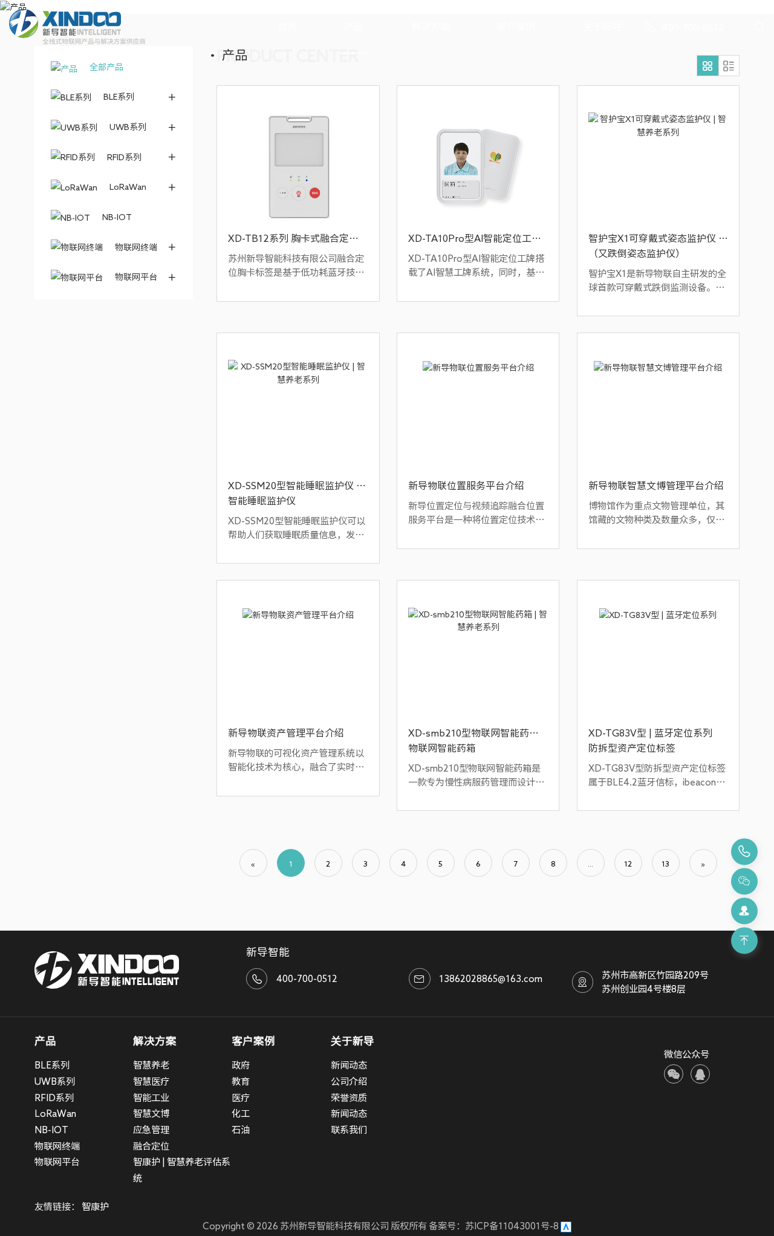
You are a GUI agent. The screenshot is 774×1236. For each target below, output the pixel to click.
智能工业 (151, 1097)
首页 (287, 26)
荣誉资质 (349, 1097)
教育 (241, 1081)
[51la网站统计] (566, 1226)
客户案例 (516, 26)
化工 (241, 1113)
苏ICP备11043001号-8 (512, 1226)
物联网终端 (136, 247)
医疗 (241, 1097)
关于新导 (602, 26)
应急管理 (151, 1129)
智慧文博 (151, 1113)
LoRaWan (127, 186)
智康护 (95, 1206)
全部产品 (105, 66)
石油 (241, 1129)
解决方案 (430, 26)
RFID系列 (124, 156)
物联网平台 (136, 276)
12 (628, 863)
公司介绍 (349, 1081)
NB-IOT (117, 216)
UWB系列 (127, 126)
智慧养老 (151, 1065)
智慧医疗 (151, 1081)
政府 (241, 1065)
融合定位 (151, 1146)
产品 (353, 26)
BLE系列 (118, 96)
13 (665, 863)
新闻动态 (349, 1065)
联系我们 (349, 1129)
